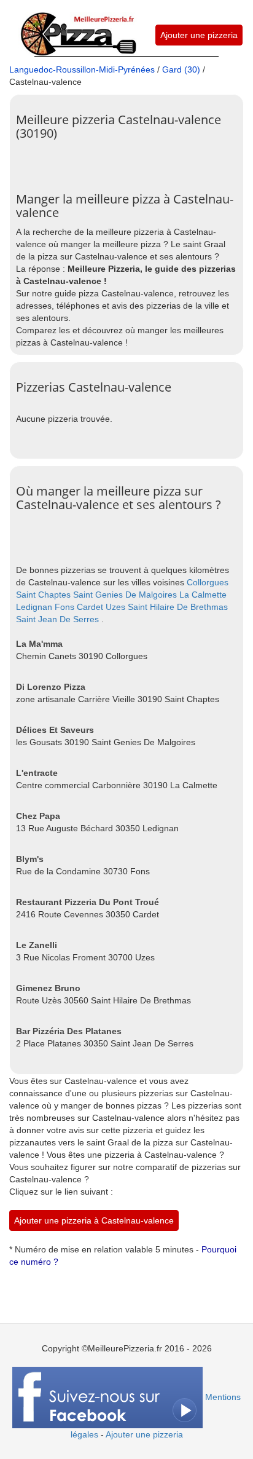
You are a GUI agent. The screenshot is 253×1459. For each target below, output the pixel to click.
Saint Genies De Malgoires (125, 594)
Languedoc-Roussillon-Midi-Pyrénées (82, 69)
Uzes (115, 607)
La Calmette (203, 594)
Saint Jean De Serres (57, 619)
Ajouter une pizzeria (199, 35)
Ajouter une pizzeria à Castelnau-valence (94, 1220)
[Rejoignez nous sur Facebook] (107, 1397)
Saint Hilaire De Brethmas (178, 607)
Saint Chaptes (43, 594)
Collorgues (207, 582)
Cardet (90, 607)
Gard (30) (181, 69)
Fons (64, 607)
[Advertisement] (134, 161)
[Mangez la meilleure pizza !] (77, 27)
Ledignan (34, 607)
